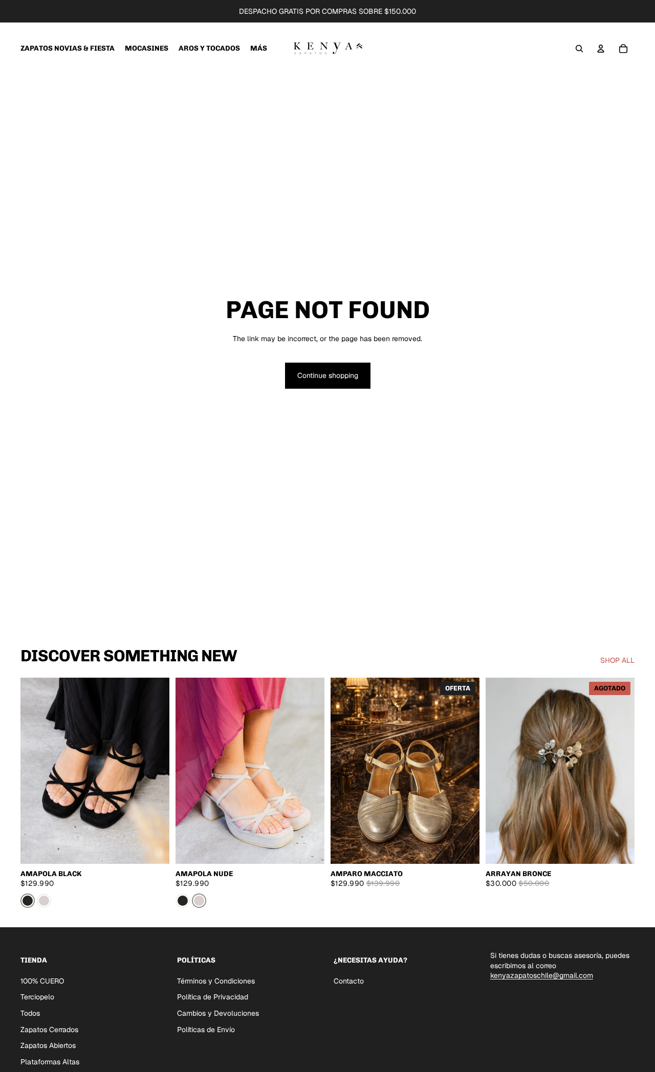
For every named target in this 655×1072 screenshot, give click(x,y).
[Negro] (27, 900)
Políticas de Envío (206, 1029)
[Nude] (44, 900)
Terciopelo (37, 996)
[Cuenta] (601, 48)
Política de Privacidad (212, 996)
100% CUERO (42, 980)
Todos (30, 1013)
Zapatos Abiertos (48, 1045)
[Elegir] (153, 848)
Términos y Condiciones (216, 980)
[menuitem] (258, 48)
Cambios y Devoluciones (218, 1013)
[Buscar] (579, 48)
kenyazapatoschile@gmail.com (541, 975)
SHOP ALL (617, 660)
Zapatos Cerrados (49, 1029)
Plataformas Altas (49, 1061)
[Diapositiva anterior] (35, 771)
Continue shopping (327, 375)
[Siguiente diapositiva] (154, 771)
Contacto (349, 980)
